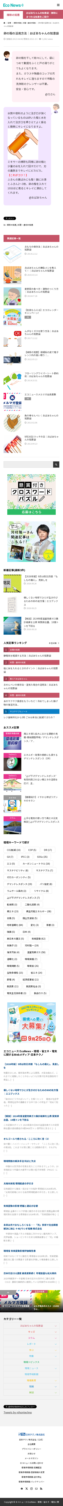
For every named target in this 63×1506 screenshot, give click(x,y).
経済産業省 (31, 979)
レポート (31, 1343)
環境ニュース (31, 1368)
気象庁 (12, 945)
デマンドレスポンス (19, 884)
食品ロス (40, 993)
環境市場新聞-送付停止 (31, 1476)
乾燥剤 (12, 904)
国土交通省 (30, 918)
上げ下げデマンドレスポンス (23, 897)
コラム (31, 1337)
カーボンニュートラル (36, 863)
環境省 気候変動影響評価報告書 (20, 1250)
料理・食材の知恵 (25, 224)
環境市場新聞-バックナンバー (31, 1481)
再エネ (12, 911)
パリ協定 (46, 884)
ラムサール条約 (16, 890)
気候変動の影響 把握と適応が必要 (21, 1205)
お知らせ (31, 1453)
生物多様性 (15, 972)
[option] (16, 1301)
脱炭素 (12, 986)
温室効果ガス (36, 952)
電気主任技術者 (16, 993)
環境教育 (31, 1380)
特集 (31, 1356)
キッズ (31, 1331)
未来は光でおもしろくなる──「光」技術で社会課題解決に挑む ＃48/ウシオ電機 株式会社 (31, 1226)
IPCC (25, 856)
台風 (11, 918)
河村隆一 (32, 945)
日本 (27, 931)
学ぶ (31, 1350)
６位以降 (53, 643)
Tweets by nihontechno (18, 1412)
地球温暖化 (15, 925)
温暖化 (12, 959)
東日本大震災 (15, 938)
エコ (11, 863)
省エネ (36, 972)
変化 (35, 925)
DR (48, 850)
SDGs (42, 856)
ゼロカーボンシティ (19, 877)
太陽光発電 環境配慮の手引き (18, 1183)
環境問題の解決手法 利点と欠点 (20, 1161)
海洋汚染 (13, 952)
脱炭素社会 (33, 986)
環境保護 (31, 959)
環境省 (33, 965)
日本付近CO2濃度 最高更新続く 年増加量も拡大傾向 (30, 1273)
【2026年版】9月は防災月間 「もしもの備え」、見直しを (31, 1065)
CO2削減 (14, 850)
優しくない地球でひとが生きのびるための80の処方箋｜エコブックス (31, 1091)
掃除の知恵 (13, 15)
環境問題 (13, 965)
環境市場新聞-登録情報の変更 (31, 1472)
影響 (50, 925)
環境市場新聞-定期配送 (31, 1467)
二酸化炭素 (32, 904)
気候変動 (38, 938)
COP (32, 850)
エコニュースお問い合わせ (31, 1463)
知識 (31, 1386)
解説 (31, 1392)
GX (10, 856)
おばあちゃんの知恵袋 (31, 1325)
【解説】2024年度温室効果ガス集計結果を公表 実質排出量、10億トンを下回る (31, 1117)
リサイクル (41, 890)
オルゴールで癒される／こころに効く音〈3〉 (27, 1138)
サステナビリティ (17, 870)
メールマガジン (31, 1458)
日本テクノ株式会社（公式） (31, 1439)
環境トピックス (31, 1362)
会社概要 (31, 1444)
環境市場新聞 (31, 1374)
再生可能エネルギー (38, 911)
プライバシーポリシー (31, 1448)
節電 (11, 979)
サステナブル (44, 870)
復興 (11, 931)
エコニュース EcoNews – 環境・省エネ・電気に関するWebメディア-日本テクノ (30, 1052)
